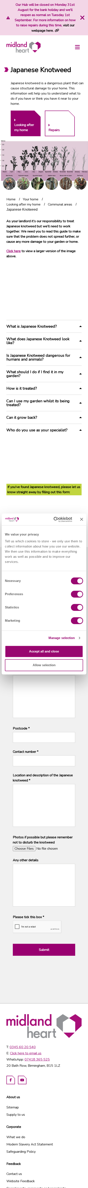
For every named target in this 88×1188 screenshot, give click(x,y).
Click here (13, 251)
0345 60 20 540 (23, 1047)
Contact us (14, 1174)
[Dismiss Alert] (82, 18)
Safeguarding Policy (21, 1151)
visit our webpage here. (53, 28)
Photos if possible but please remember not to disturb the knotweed (43, 840)
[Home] (23, 47)
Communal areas (60, 204)
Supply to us (15, 1114)
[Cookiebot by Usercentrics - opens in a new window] (54, 519)
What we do (15, 1137)
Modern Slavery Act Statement (29, 1144)
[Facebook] (10, 1080)
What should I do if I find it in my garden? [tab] (34, 373)
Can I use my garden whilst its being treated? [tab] (38, 402)
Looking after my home (23, 204)
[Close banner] (81, 519)
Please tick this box (28, 917)
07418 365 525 (37, 1059)
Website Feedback (20, 1181)
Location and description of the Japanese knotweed (43, 778)
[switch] (77, 594)
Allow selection (44, 665)
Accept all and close (44, 651)
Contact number (25, 751)
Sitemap (12, 1107)
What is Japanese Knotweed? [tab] (31, 326)
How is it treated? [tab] (21, 388)
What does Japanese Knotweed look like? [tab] (37, 340)
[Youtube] (22, 1080)
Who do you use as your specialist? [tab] (36, 430)
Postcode (21, 728)
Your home (30, 199)
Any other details (25, 860)
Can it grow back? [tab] (21, 417)
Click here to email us (25, 1053)
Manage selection (61, 638)
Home (11, 199)
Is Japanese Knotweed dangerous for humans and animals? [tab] (38, 357)
